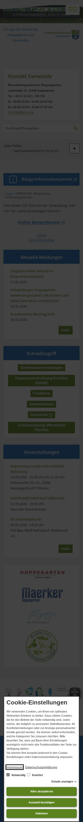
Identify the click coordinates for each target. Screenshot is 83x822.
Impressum (14, 767)
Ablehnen (41, 813)
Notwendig (18, 775)
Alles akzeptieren (41, 791)
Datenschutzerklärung (41, 767)
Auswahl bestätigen (41, 802)
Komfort (37, 775)
